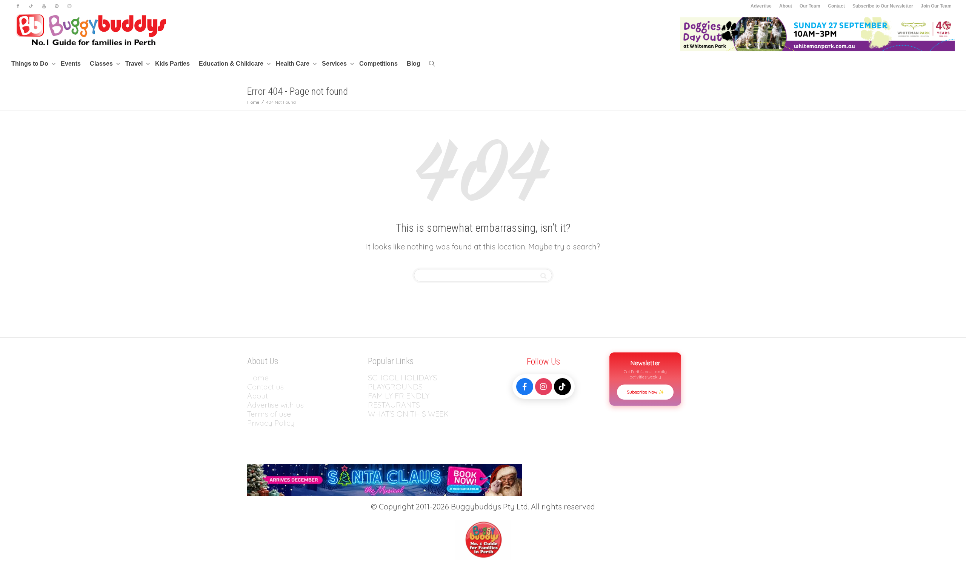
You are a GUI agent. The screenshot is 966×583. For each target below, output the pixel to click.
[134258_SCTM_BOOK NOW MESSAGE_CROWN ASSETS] (384, 479)
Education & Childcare (232, 63)
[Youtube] (43, 6)
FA (372, 395)
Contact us (265, 386)
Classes (102, 63)
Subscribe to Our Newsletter (882, 6)
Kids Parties (172, 63)
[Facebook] (18, 6)
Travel (134, 63)
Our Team (810, 6)
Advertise (761, 6)
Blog (413, 63)
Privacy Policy (272, 423)
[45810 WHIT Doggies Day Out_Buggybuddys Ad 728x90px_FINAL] (817, 34)
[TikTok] (562, 386)
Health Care (293, 63)
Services (335, 63)
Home (258, 377)
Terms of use (269, 413)
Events (71, 63)
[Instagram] (69, 6)
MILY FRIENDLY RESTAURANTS (398, 400)
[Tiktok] (31, 6)
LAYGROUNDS (397, 386)
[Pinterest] (56, 6)
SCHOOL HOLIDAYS (402, 377)
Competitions (378, 63)
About (785, 6)
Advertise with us (275, 404)
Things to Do (30, 63)
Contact (836, 6)
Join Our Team (936, 6)
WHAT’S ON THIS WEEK (408, 413)
